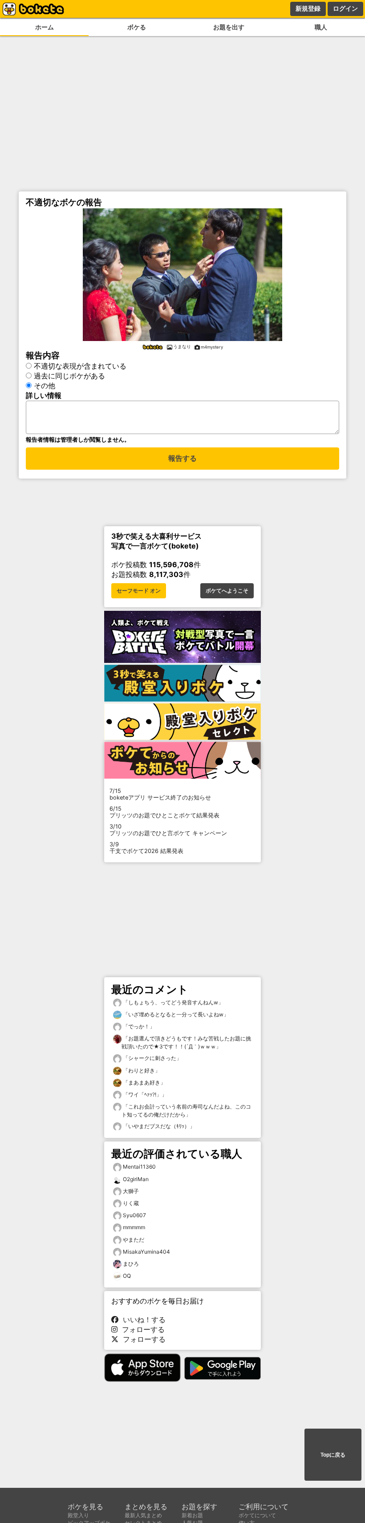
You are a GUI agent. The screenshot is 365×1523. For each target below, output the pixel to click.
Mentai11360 (139, 1166)
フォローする (141, 1329)
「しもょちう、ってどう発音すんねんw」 (172, 1002)
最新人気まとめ (143, 1515)
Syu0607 (134, 1215)
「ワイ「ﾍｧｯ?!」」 (144, 1094)
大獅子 (131, 1191)
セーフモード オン (139, 591)
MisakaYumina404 (146, 1251)
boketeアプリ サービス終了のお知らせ (160, 794)
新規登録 (308, 8)
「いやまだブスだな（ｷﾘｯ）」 (158, 1126)
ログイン (345, 8)
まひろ (131, 1263)
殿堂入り (78, 1515)
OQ (127, 1275)
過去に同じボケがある (69, 375)
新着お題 (192, 1515)
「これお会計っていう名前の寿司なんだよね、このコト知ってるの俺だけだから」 (186, 1110)
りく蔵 (131, 1203)
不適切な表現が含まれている (80, 365)
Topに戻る (332, 1455)
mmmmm (134, 1227)
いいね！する (142, 1319)
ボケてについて (257, 1515)
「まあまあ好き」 (144, 1082)
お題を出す (228, 27)
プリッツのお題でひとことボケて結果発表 (164, 812)
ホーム (44, 27)
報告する (182, 458)
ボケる (136, 27)
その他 (44, 385)
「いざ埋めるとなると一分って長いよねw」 (175, 1014)
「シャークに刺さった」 (152, 1058)
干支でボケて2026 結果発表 (146, 847)
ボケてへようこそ (227, 591)
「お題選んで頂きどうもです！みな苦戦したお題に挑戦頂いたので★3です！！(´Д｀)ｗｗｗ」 (186, 1042)
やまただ (133, 1239)
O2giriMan (136, 1179)
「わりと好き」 (141, 1070)
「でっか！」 (138, 1026)
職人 (321, 27)
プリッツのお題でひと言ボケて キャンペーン (168, 830)
